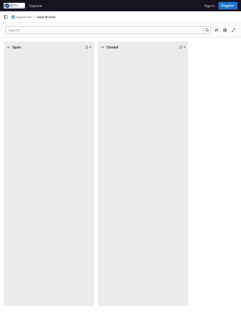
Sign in (209, 6)
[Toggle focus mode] (233, 30)
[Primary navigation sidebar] (5, 17)
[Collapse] (8, 47)
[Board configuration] (225, 30)
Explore (36, 6)
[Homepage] (14, 5)
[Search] (207, 30)
